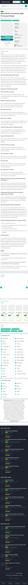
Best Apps (10, 583)
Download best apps (5, 331)
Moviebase (17, 24)
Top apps (20, 331)
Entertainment (16, 20)
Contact (20, 575)
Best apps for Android (5, 329)
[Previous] (1, 287)
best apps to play (15, 329)
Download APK (8, 36)
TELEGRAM (8, 39)
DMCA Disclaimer (15, 575)
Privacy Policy (8, 575)
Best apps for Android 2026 (12, 11)
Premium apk (14, 331)
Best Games (17, 583)
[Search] (20, 2)
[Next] (27, 287)
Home (5, 11)
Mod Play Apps (19, 573)
